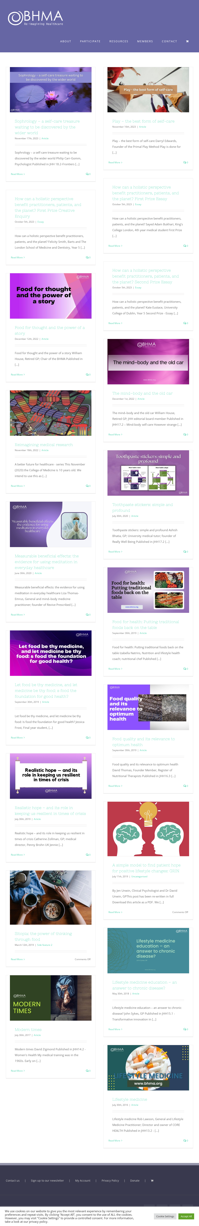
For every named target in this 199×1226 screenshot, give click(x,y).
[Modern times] (51, 998)
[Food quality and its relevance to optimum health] (148, 707)
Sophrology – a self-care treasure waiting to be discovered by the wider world (44, 90)
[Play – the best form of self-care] (148, 89)
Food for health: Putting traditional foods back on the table (141, 590)
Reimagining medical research (44, 413)
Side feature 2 (44, 945)
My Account (82, 1180)
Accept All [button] (186, 1216)
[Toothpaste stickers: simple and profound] (148, 473)
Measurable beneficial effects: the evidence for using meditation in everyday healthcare (44, 524)
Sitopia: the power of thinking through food (44, 898)
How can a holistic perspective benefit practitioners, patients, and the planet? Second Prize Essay (145, 276)
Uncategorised (139, 876)
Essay (138, 204)
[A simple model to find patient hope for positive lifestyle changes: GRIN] (148, 829)
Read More (17, 174)
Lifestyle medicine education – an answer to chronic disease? (141, 950)
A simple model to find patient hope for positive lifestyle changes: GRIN (141, 829)
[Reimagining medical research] (51, 413)
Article (45, 138)
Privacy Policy (110, 1180)
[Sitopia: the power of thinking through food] (51, 898)
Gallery (58, 90)
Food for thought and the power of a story (44, 296)
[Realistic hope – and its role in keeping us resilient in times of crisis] (51, 776)
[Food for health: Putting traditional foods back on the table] (148, 590)
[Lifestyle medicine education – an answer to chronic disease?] (148, 950)
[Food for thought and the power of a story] (51, 296)
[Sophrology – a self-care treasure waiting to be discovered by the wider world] (51, 89)
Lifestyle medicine (141, 1068)
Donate (135, 1180)
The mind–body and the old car (141, 361)
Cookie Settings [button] (165, 1216)
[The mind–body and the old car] (148, 361)
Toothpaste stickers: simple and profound (141, 473)
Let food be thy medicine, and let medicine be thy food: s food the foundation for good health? (44, 653)
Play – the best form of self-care (141, 90)
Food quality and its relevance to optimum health (141, 707)
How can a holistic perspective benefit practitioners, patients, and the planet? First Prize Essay (145, 193)
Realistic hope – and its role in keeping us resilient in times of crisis (44, 776)
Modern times (44, 998)
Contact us (13, 1180)
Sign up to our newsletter (47, 1180)
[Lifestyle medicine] (148, 1067)
